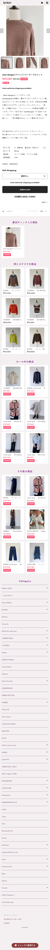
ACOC (4, 738)
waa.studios (7, 667)
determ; (5, 674)
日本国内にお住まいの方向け (25, 196)
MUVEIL (5, 610)
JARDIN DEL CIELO (9, 767)
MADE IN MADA (8, 660)
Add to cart (25, 189)
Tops (4, 817)
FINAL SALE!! (7, 588)
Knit (3, 824)
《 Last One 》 (8, 595)
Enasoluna (6, 795)
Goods (4, 888)
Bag (3, 874)
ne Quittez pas (8, 902)
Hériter (5, 617)
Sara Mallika (7, 603)
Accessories (7, 866)
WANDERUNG (7, 688)
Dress (4, 838)
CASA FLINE (6, 788)
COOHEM (5, 645)
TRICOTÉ (5, 710)
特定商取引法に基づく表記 (13, 919)
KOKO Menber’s (8, 895)
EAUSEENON (7, 781)
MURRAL (5, 702)
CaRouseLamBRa (9, 724)
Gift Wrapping (9, 170)
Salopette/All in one (10, 852)
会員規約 (7, 923)
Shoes (4, 881)
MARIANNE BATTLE (9, 802)
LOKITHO (5, 759)
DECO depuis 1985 (9, 774)
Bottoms (5, 845)
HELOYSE (5, 731)
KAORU (4, 752)
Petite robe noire (9, 745)
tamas (4, 652)
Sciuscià (5, 624)
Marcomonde (7, 681)
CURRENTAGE (7, 638)
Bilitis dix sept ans (9, 631)
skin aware (6, 717)
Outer (4, 809)
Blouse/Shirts (7, 831)
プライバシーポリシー (11, 915)
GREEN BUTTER (8, 695)
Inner (4, 859)
